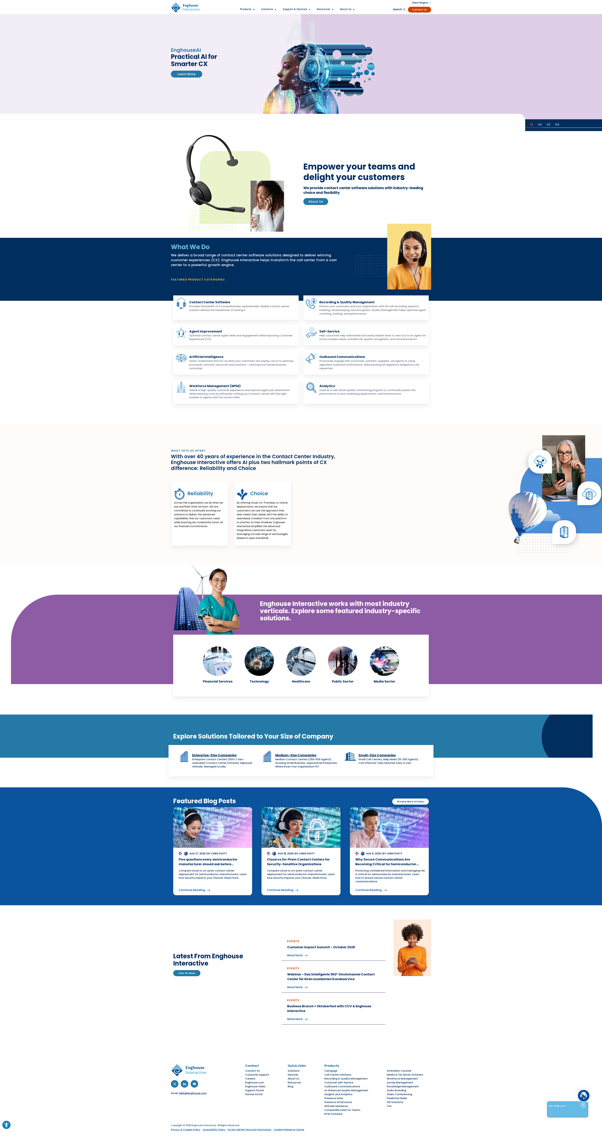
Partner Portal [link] (254, 1094)
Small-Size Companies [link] (377, 755)
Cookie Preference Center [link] (289, 1129)
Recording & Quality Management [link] (347, 302)
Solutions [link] (294, 1071)
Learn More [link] (186, 81)
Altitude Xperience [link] (336, 1106)
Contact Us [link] (419, 9)
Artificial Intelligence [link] (206, 357)
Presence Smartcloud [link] (338, 1102)
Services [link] (293, 1075)
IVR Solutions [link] (395, 1102)
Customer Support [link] (257, 1075)
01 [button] (531, 124)
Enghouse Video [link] (255, 1086)
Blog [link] (290, 1086)
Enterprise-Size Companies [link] (214, 755)
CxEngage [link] (330, 1071)
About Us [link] (315, 201)
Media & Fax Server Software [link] (405, 1075)
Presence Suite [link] (333, 1098)
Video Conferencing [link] (399, 1094)
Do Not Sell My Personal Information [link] (249, 1129)
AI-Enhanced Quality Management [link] (346, 1090)
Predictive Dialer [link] (397, 1098)
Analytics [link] (327, 386)
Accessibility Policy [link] (214, 1129)
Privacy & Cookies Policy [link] (185, 1129)
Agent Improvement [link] (205, 331)
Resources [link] (294, 1082)
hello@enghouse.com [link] (193, 1093)
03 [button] (548, 124)
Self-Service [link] (329, 331)
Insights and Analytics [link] (338, 1094)
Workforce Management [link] (402, 1078)
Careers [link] (250, 1078)
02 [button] (540, 124)
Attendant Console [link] (399, 1071)
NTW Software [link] (333, 1114)
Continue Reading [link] (192, 890)
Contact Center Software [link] (209, 302)
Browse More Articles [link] (410, 801)
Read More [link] (295, 955)
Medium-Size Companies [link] (295, 755)
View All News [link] (186, 973)
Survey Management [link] (400, 1082)
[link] (6, 1125)
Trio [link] (389, 1106)
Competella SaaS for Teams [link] (342, 1110)
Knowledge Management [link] (403, 1086)
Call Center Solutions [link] (337, 1075)
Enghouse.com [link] (254, 1082)
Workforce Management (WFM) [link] (215, 386)
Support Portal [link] (254, 1090)
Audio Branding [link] (396, 1090)
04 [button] (557, 124)
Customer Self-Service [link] (338, 1082)
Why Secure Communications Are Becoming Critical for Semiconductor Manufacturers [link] (385, 864)
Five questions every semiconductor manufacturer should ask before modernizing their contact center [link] (208, 864)
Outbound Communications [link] (342, 357)
